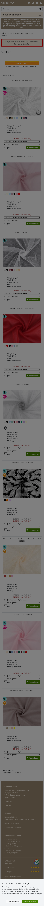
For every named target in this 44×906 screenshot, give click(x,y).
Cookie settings (13, 901)
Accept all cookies (29, 901)
